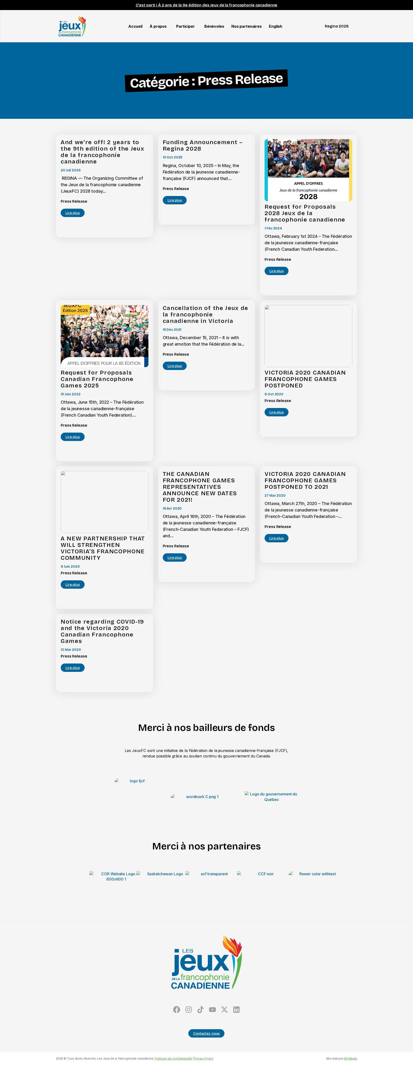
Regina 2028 (337, 26)
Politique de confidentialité (173, 1058)
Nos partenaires (246, 26)
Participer (185, 26)
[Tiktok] (200, 1009)
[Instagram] (188, 1009)
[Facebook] (176, 1009)
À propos (158, 26)
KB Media (350, 1058)
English (275, 26)
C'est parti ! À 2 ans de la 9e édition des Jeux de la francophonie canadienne (206, 5)
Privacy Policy (203, 1058)
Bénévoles (214, 26)
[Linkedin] (236, 1009)
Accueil (135, 26)
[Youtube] (212, 1009)
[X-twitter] (224, 1009)
